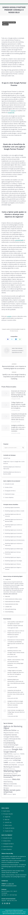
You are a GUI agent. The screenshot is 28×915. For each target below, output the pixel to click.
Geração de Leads (9, 484)
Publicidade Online (17, 785)
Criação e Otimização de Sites (12, 739)
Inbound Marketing (8, 756)
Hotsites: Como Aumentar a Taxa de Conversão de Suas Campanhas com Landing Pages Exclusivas (15, 662)
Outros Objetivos (9, 497)
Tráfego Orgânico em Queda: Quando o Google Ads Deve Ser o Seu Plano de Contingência (18, 405)
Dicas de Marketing (9, 741)
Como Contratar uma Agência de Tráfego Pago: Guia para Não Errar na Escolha (16, 712)
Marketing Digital (12, 771)
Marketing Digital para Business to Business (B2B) (12, 473)
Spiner (14, 794)
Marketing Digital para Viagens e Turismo (13, 568)
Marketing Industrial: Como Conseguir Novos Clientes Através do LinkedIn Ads (15, 652)
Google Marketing (8, 754)
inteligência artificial (8, 760)
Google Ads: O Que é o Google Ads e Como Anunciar (13, 462)
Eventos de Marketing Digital (11, 745)
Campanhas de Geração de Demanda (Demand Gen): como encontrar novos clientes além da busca (18, 416)
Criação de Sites (9, 831)
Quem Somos (6, 811)
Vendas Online (8, 487)
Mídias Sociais (8, 786)
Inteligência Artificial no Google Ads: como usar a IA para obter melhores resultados (18, 428)
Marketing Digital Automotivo (12, 507)
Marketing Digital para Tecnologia (13, 560)
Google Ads (5, 24)
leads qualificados (12, 762)
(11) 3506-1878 (10, 883)
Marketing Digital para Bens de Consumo (13, 515)
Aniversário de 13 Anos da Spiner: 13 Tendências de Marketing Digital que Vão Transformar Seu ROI (18, 393)
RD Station (6, 788)
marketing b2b (21, 764)
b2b (18, 730)
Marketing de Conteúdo (11, 767)
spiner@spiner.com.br (11, 885)
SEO (5, 794)
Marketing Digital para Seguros (13, 557)
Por (14, 331)
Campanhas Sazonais (10, 735)
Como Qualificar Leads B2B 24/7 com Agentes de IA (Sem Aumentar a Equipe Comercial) (15, 623)
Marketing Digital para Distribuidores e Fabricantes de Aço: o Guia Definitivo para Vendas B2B (16, 682)
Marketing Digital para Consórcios (13, 530)
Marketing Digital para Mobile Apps (14, 548)
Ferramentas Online (19, 747)
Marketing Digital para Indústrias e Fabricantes (12, 467)
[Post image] (5, 393)
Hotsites (22, 754)
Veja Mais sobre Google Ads (10, 593)
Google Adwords (10, 752)
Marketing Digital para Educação (13, 536)
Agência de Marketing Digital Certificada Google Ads (14, 913)
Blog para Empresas (9, 732)
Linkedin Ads (19, 762)
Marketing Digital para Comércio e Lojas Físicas (13, 525)
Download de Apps (9, 494)
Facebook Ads (9, 747)
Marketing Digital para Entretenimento (14, 540)
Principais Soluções (8, 814)
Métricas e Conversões (10, 784)
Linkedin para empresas (10, 764)
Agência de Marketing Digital (9, 22)
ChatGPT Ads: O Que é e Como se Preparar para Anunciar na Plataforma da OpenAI (15, 632)
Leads (6, 762)
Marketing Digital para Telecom (13, 564)
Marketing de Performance (9, 769)
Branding (17, 732)
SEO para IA (9, 794)
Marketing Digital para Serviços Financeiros (13, 553)
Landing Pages (17, 760)
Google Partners (16, 753)
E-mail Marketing (9, 743)
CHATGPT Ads (6, 458)
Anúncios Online (10, 730)
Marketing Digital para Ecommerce (13, 533)
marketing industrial (7, 779)
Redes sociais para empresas (12, 791)
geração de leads (7, 749)
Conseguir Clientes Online (11, 737)
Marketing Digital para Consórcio (10, 773)
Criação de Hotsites (9, 828)
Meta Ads (16, 779)
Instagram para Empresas (12, 758)
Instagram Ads (17, 756)
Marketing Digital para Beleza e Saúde (14, 511)
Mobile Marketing (8, 781)
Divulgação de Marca (10, 490)
